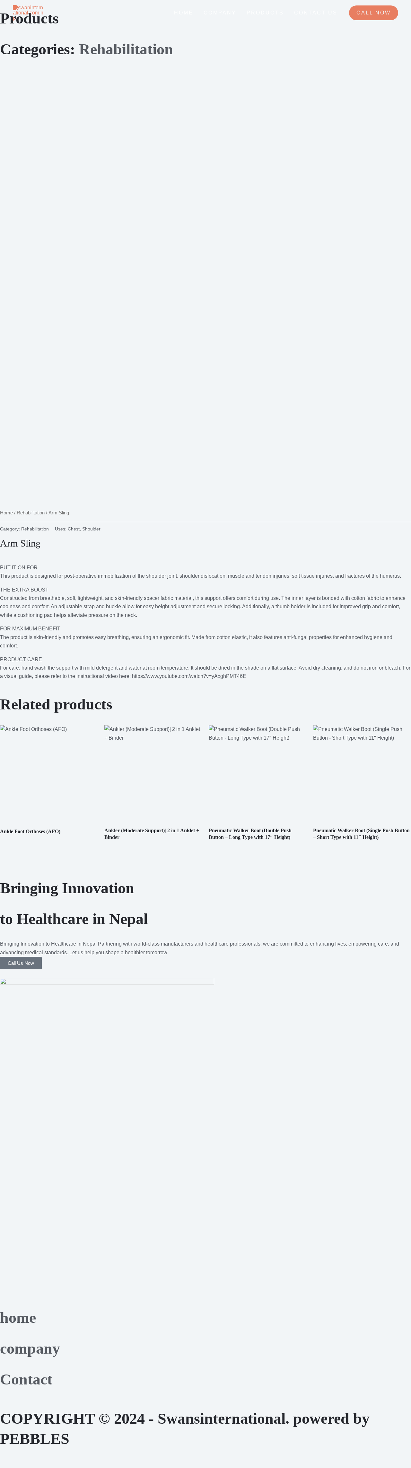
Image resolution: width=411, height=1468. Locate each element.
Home (183, 12)
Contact (26, 1379)
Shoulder (91, 528)
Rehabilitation (31, 512)
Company (220, 12)
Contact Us (315, 12)
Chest (74, 528)
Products (265, 12)
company (30, 1348)
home (18, 1317)
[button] (373, 12)
